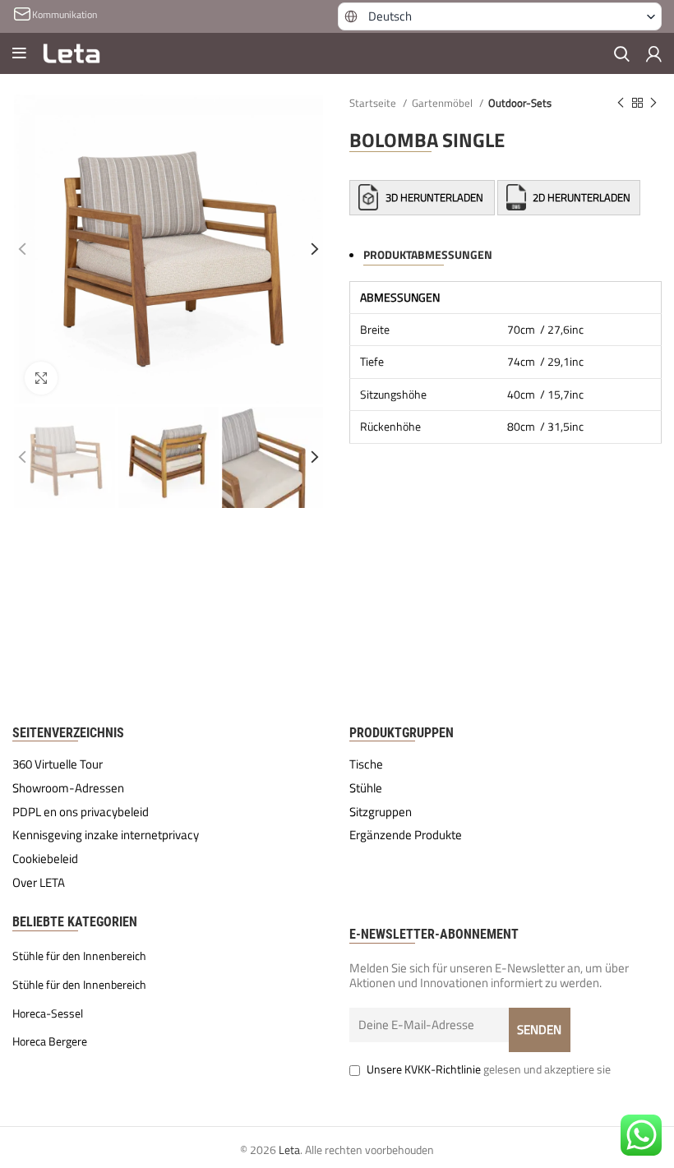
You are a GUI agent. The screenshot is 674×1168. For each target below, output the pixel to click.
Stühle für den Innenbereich (79, 956)
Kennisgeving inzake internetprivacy (105, 835)
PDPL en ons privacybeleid (80, 812)
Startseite (374, 103)
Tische (366, 764)
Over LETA (38, 883)
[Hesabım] (654, 53)
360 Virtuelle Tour (57, 764)
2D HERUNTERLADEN (580, 197)
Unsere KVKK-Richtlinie (424, 1069)
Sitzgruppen (380, 812)
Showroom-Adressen (68, 788)
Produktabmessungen (427, 254)
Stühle (365, 788)
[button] (500, 16)
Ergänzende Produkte (405, 835)
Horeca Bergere (49, 1041)
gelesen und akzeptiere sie (489, 1069)
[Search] (622, 53)
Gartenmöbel (443, 103)
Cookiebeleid (45, 859)
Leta (289, 1149)
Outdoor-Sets (520, 103)
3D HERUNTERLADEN (434, 197)
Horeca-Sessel (47, 1013)
